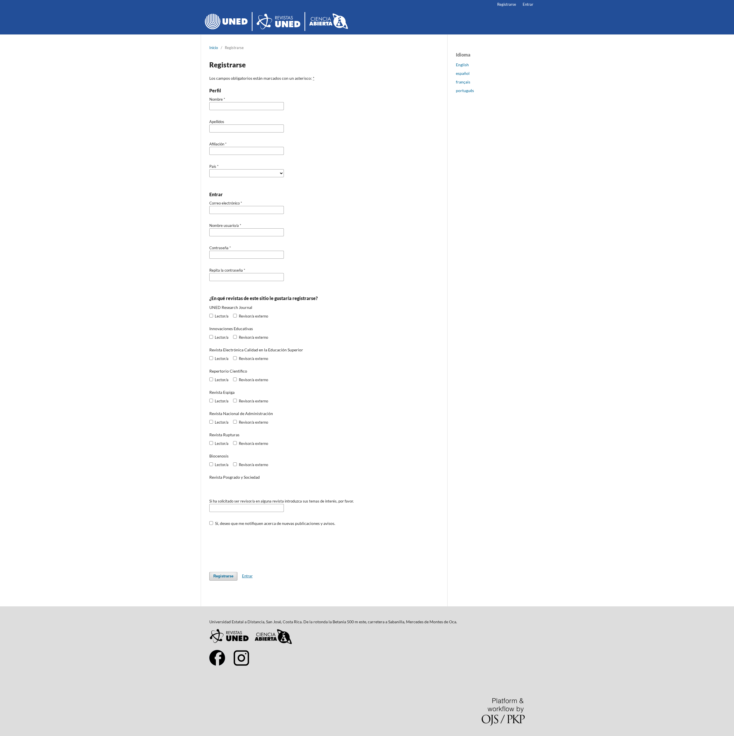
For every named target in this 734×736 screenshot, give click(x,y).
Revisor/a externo (253, 316)
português (465, 90)
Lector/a (221, 316)
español (463, 73)
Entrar (528, 4)
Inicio (213, 47)
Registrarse (506, 4)
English (462, 64)
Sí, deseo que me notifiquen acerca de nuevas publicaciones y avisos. (274, 523)
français (463, 81)
